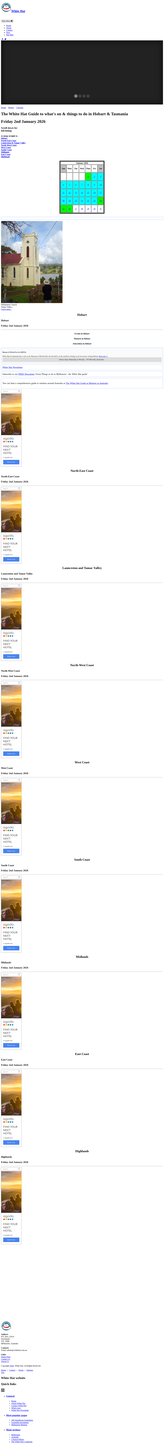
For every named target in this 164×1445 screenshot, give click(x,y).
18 (63, 201)
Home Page (6, 1357)
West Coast (6, 147)
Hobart (11, 108)
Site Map (9, 35)
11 (63, 193)
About (8, 28)
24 (101, 201)
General (10, 1396)
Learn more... (6, 309)
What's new (16, 1408)
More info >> (103, 356)
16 (94, 193)
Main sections (13, 1429)
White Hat (18, 11)
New (8, 32)
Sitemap (30, 1370)
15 (88, 193)
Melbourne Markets (19, 1425)
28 (82, 209)
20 (76, 201)
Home (8, 25)
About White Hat (18, 1403)
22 (88, 201)
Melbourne (15, 1435)
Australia (15, 1437)
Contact (9, 30)
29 (88, 209)
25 (63, 209)
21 (82, 201)
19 (70, 201)
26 (70, 209)
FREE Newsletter (26, 374)
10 (101, 185)
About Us (5, 1361)
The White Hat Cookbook (21, 1442)
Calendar (19, 108)
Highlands (5, 157)
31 (101, 209)
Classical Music (17, 1439)
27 (76, 209)
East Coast (5, 154)
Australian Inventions (20, 1422)
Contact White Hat (18, 1406)
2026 (12, 1366)
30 (94, 209)
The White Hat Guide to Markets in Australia (87, 383)
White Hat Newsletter (12, 367)
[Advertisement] (78, 1282)
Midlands (5, 152)
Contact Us (5, 1359)
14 (82, 193)
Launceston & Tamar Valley (13, 143)
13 (76, 193)
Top (2, 1372)
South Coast (6, 150)
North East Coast (8, 140)
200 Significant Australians (22, 1420)
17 (101, 193)
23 (94, 201)
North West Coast (9, 145)
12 (70, 193)
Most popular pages (16, 1415)
